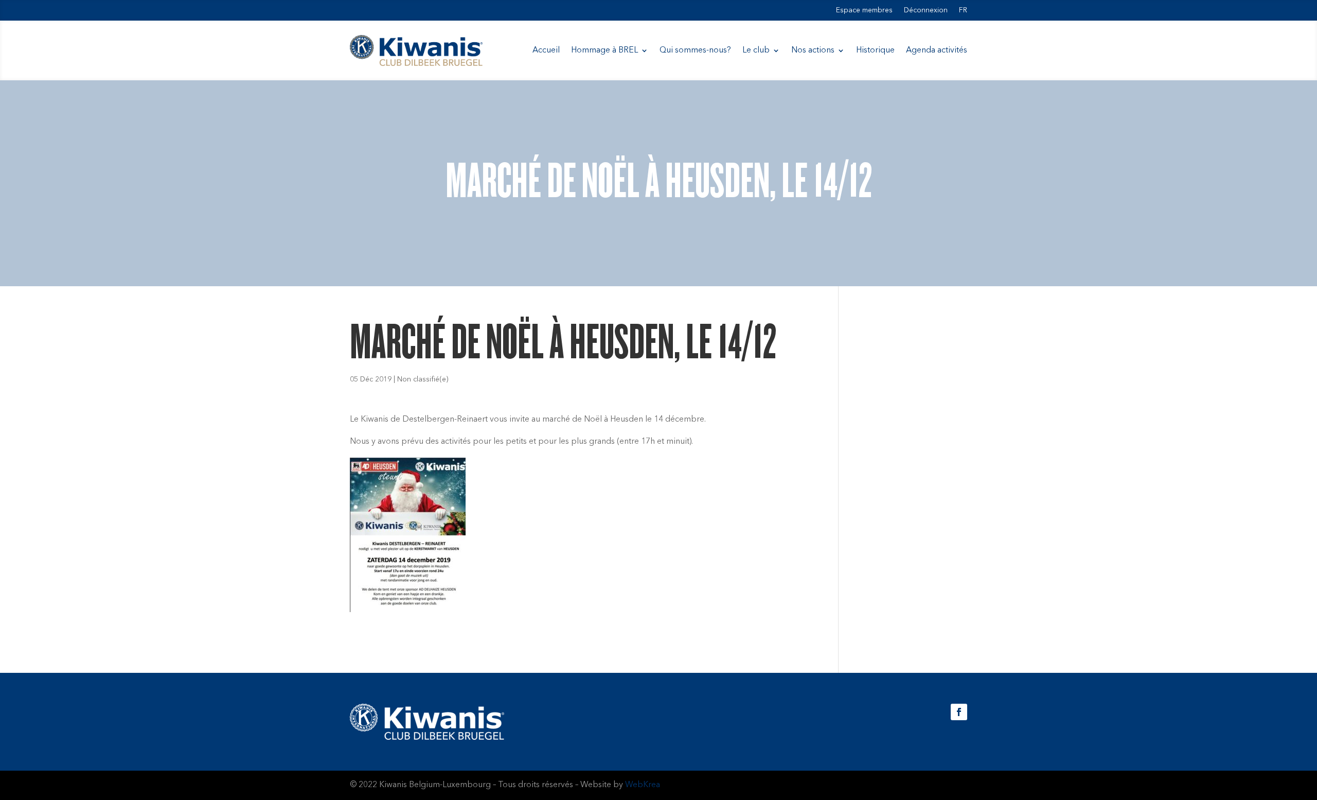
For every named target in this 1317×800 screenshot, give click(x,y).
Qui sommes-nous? (695, 50)
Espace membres (864, 10)
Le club (756, 50)
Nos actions (812, 50)
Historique (875, 50)
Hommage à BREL (604, 50)
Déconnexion (926, 10)
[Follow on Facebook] (959, 712)
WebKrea (642, 785)
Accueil (546, 50)
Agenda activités (936, 50)
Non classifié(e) (423, 379)
